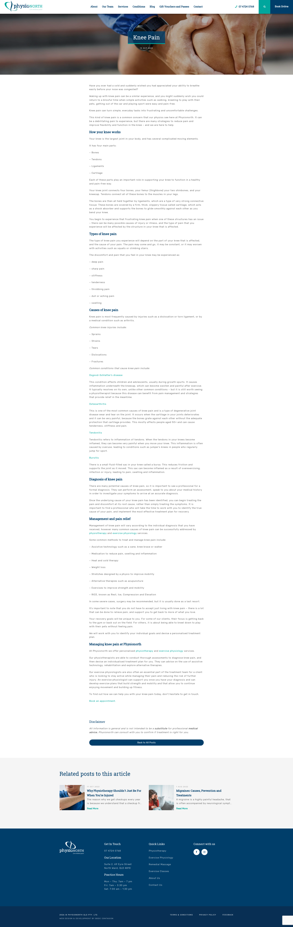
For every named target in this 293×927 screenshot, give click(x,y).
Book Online (281, 6)
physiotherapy (98, 533)
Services (123, 6)
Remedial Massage (160, 864)
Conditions (139, 6)
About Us (154, 878)
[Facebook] (197, 852)
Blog (152, 6)
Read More (92, 808)
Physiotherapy (157, 850)
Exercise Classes (159, 871)
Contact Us (155, 885)
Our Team (107, 6)
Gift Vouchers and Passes (174, 6)
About (94, 6)
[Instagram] (204, 852)
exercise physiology (125, 533)
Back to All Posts (146, 742)
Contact (198, 6)
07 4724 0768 (246, 6)
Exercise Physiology (161, 857)
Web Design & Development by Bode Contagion (87, 919)
